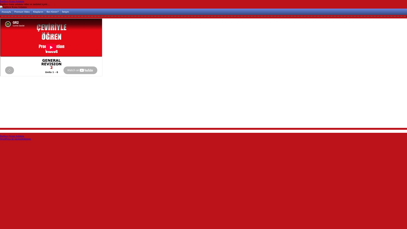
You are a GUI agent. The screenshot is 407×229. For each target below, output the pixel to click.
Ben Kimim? (53, 11)
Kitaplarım (38, 11)
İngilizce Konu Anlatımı (12, 1)
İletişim (65, 11)
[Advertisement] (95, 102)
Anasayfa (6, 11)
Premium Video (22, 11)
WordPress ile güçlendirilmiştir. (15, 139)
